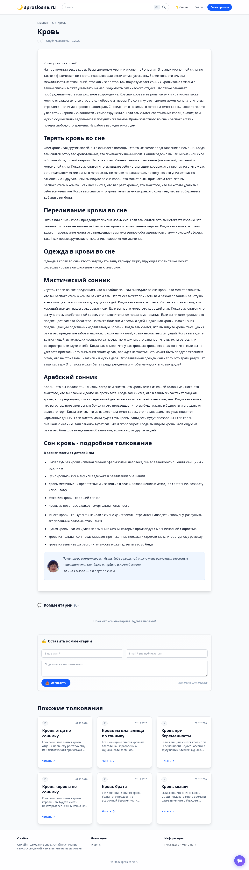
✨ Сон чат (182, 7)
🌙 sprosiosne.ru (36, 7)
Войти (199, 7)
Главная (42, 22)
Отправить (56, 683)
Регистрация (219, 7)
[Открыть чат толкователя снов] (239, 860)
